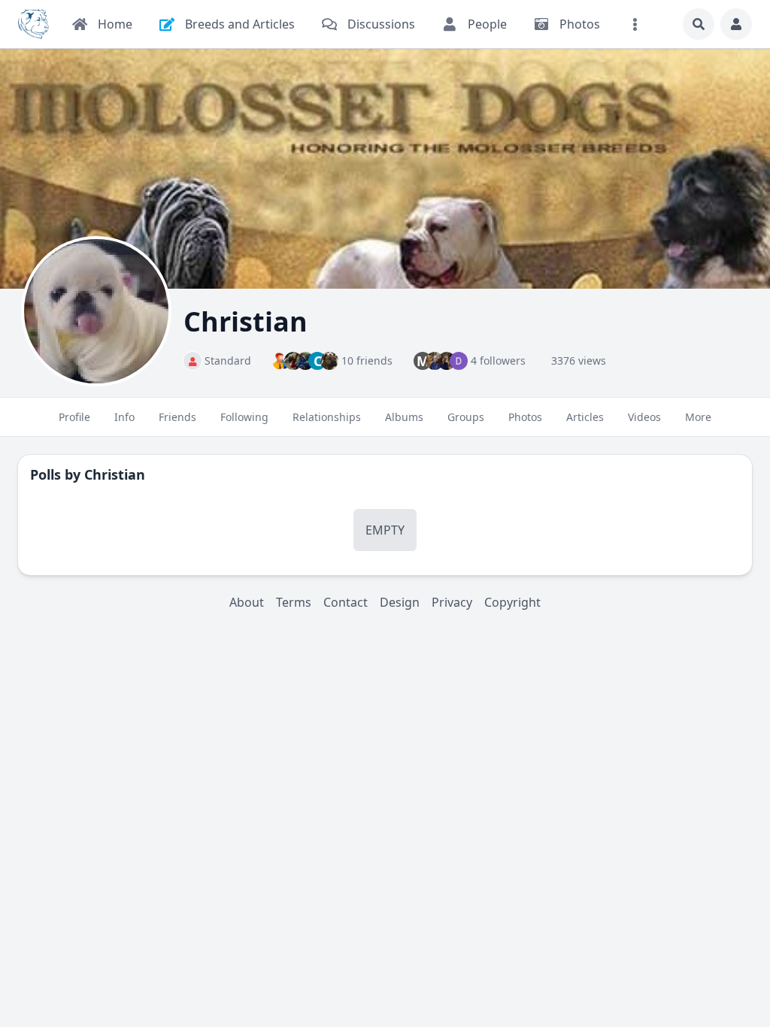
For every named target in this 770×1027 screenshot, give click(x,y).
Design (400, 602)
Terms (293, 602)
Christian (114, 474)
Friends (177, 417)
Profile (74, 417)
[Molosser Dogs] (33, 24)
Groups (465, 417)
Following (244, 417)
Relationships (327, 417)
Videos (644, 417)
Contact (345, 602)
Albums (404, 417)
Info (124, 417)
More (698, 417)
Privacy (452, 602)
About (246, 602)
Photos (525, 417)
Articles (585, 417)
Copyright (512, 602)
